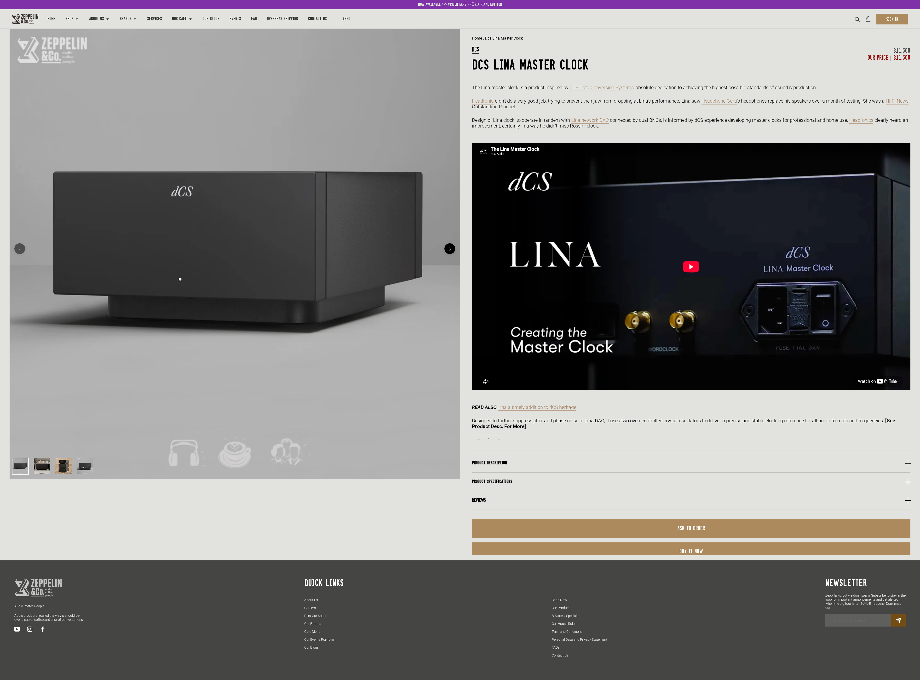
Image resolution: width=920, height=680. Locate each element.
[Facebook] (42, 629)
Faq (254, 19)
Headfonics (861, 120)
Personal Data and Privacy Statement (579, 639)
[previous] (19, 248)
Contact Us (317, 19)
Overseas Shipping (282, 19)
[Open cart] (868, 19)
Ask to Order (691, 528)
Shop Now (559, 600)
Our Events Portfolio (319, 639)
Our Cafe (180, 19)
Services (154, 19)
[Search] (857, 19)
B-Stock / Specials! (565, 616)
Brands (126, 19)
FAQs (555, 647)
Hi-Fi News (897, 101)
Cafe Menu (312, 632)
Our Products (561, 608)
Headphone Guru (719, 101)
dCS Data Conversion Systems (602, 88)
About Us (97, 19)
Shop (70, 19)
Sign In (892, 19)
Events (235, 19)
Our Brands (312, 624)
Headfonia (483, 101)
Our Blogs (211, 19)
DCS (475, 50)
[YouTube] (17, 629)
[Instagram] (29, 629)
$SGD (346, 19)
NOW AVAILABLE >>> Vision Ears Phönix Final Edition (460, 4)
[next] (449, 248)
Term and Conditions (567, 632)
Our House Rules (564, 624)
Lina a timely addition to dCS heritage (537, 407)
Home (51, 19)
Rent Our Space (315, 616)
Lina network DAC (590, 120)
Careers (310, 608)
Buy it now (691, 551)
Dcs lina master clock (504, 38)
